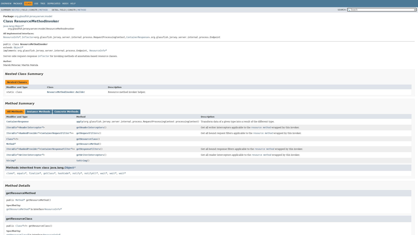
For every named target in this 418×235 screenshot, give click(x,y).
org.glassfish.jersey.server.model (33, 16)
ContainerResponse (137, 37)
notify (76, 173)
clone (9, 173)
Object (18, 47)
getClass (48, 173)
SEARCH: (342, 10)
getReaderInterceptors (90, 127)
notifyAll (90, 173)
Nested (16, 10)
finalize (34, 173)
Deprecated (53, 3)
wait (102, 173)
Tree (42, 3)
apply (79, 121)
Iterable (11, 127)
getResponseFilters (88, 149)
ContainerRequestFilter (55, 133)
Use (36, 3)
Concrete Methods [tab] (66, 111)
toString (81, 160)
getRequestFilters (87, 133)
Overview (6, 3)
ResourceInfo (11, 37)
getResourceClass (86, 139)
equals (21, 173)
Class (9, 139)
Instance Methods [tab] (38, 111)
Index (65, 3)
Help (72, 3)
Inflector (27, 37)
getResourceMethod (87, 144)
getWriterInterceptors (90, 155)
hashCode (63, 173)
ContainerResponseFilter (56, 149)
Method (43, 10)
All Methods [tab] (15, 111)
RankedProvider (29, 133)
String (10, 160)
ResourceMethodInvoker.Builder (66, 92)
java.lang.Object (12, 26)
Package (17, 3)
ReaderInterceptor (31, 127)
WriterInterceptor (31, 155)
